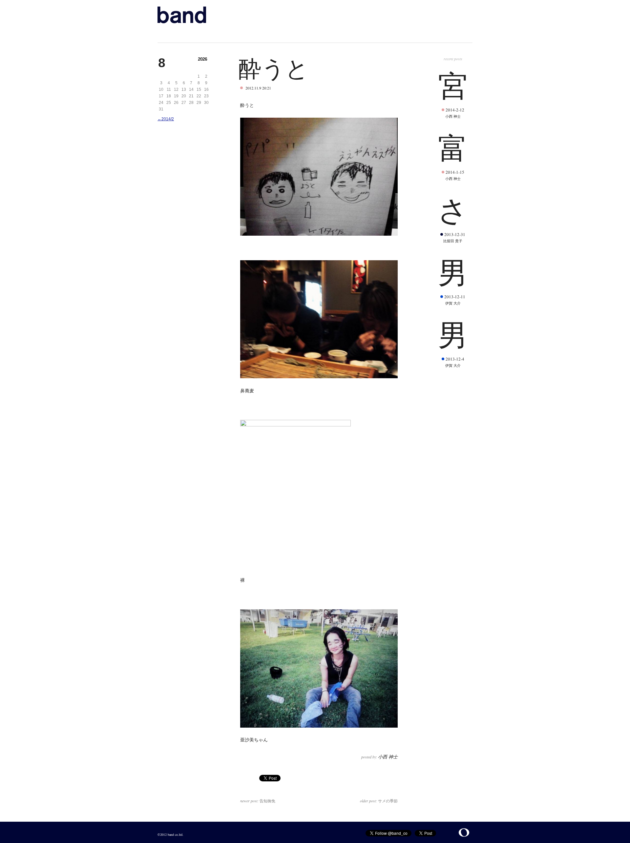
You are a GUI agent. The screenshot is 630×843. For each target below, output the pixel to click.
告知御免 (257, 800)
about (189, 34)
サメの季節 (379, 800)
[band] (182, 14)
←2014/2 (166, 119)
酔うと (274, 67)
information (217, 34)
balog (245, 34)
